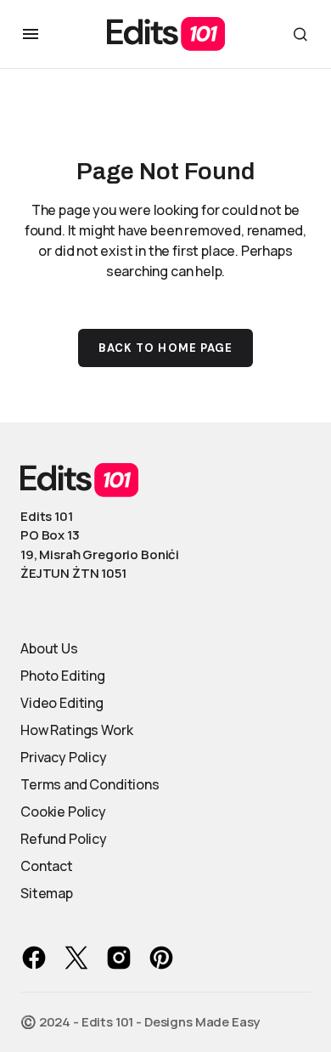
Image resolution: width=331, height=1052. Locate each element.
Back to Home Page (165, 348)
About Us (49, 648)
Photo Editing (62, 675)
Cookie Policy (63, 811)
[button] (30, 34)
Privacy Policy (63, 757)
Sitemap (46, 893)
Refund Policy (63, 838)
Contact (46, 866)
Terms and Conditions (90, 784)
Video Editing (62, 702)
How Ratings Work (76, 730)
